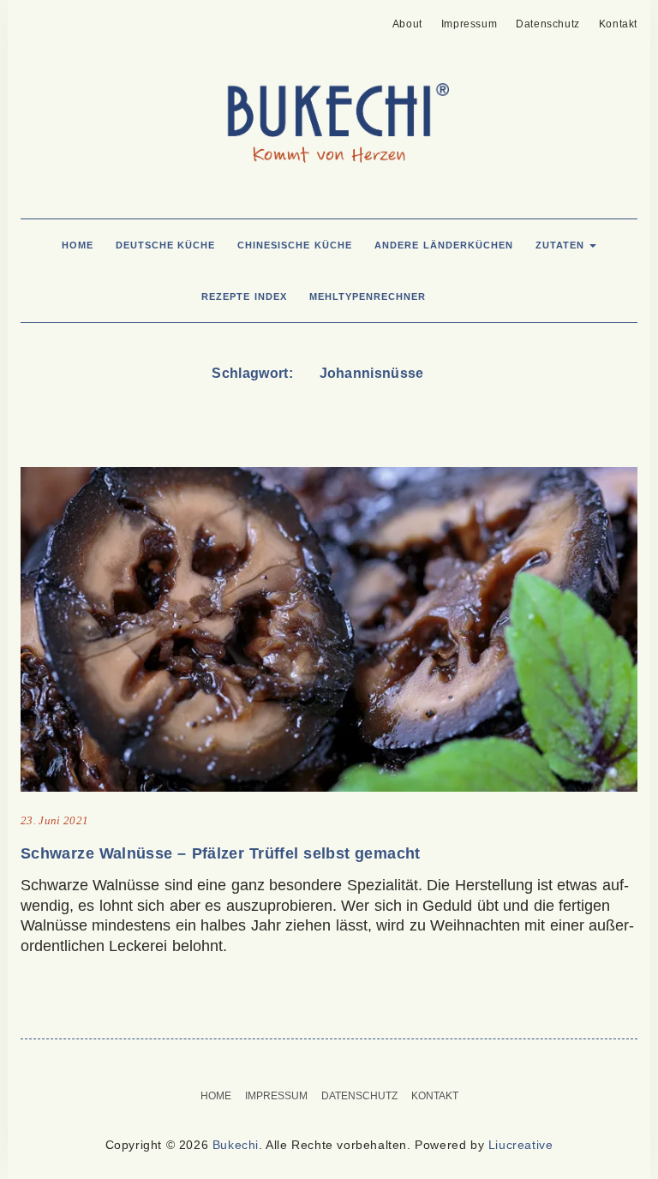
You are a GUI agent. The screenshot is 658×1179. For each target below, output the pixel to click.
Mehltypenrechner (367, 296)
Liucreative (520, 1145)
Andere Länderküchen (443, 245)
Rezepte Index (244, 296)
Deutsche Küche (166, 245)
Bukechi (235, 1145)
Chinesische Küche (294, 245)
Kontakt (618, 24)
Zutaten (562, 245)
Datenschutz (548, 24)
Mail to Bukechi (58, 19)
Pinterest (31, 19)
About (407, 24)
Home (77, 245)
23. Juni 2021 (54, 820)
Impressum (469, 24)
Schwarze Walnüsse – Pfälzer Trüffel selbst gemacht (221, 853)
